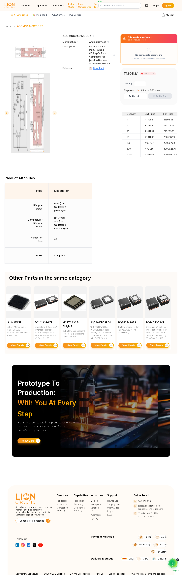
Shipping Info (113, 504)
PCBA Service (58, 15)
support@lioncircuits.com (150, 509)
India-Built (41, 15)
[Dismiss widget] (177, 559)
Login (156, 5)
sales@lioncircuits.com (33, 514)
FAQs (109, 515)
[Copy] (93, 36)
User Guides (113, 508)
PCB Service (75, 15)
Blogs (110, 511)
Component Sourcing (62, 509)
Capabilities (41, 5)
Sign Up (168, 5)
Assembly (62, 504)
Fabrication (62, 501)
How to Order (113, 501)
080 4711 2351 (144, 501)
